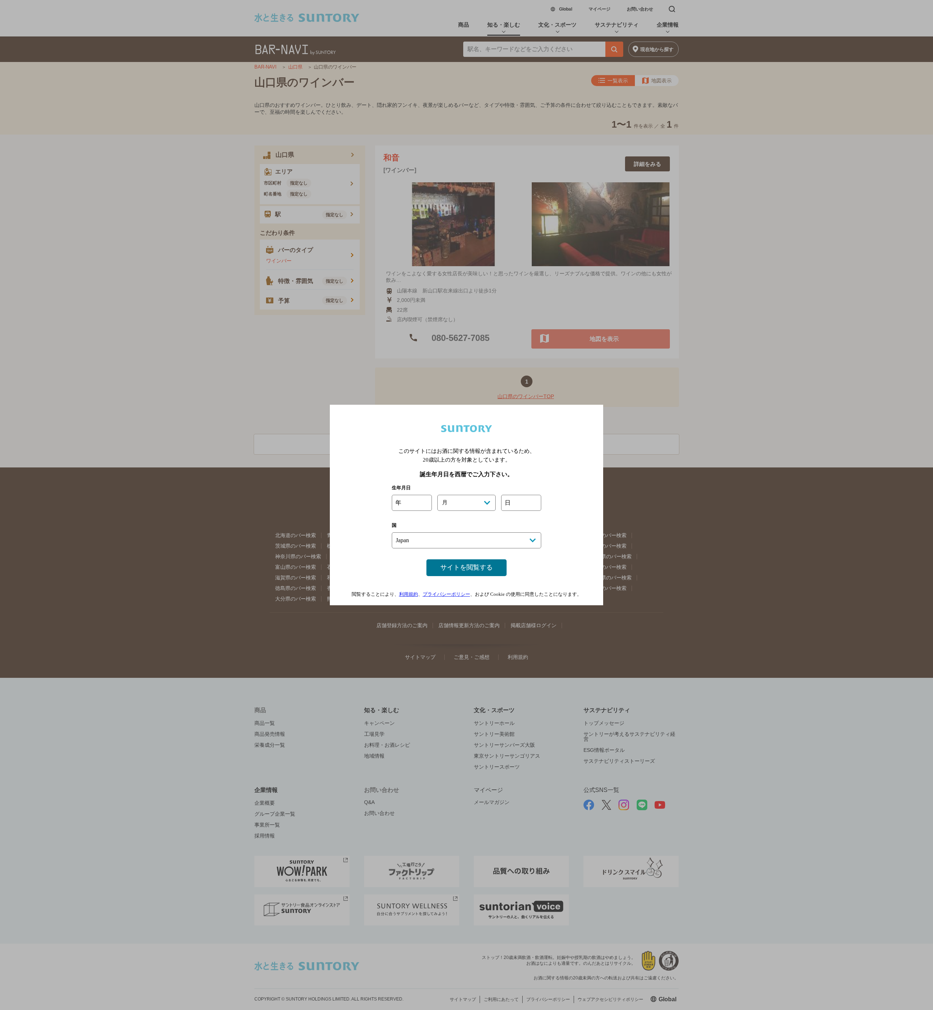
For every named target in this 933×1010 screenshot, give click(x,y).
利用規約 (408, 594)
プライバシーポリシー (446, 594)
